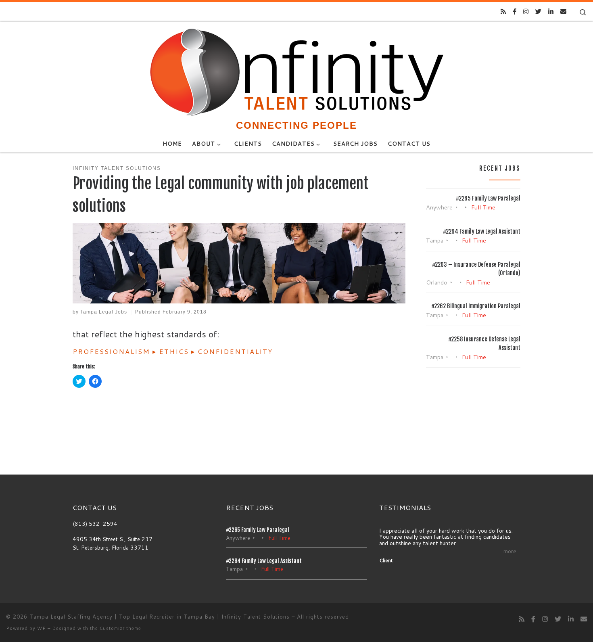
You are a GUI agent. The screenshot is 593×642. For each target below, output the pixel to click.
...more (508, 551)
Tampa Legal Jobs (103, 312)
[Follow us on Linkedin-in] (550, 11)
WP (41, 628)
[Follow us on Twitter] (538, 11)
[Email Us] (563, 11)
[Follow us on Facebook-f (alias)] (514, 11)
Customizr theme (120, 628)
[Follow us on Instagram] (525, 11)
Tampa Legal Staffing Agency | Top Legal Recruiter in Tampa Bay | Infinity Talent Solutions (159, 616)
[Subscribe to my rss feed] (503, 11)
